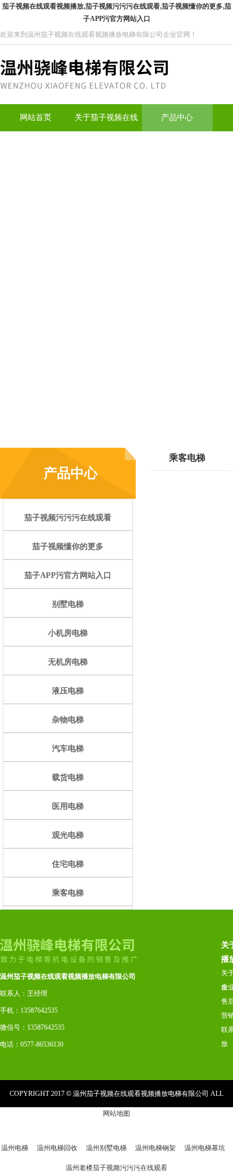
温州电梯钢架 (155, 1148)
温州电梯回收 (57, 1148)
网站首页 (35, 117)
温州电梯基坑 (204, 1148)
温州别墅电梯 (106, 1148)
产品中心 (177, 117)
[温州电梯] (84, 102)
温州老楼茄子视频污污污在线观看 (116, 1168)
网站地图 (116, 1113)
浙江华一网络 (212, 1121)
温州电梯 (14, 1148)
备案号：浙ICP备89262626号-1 (108, 1121)
